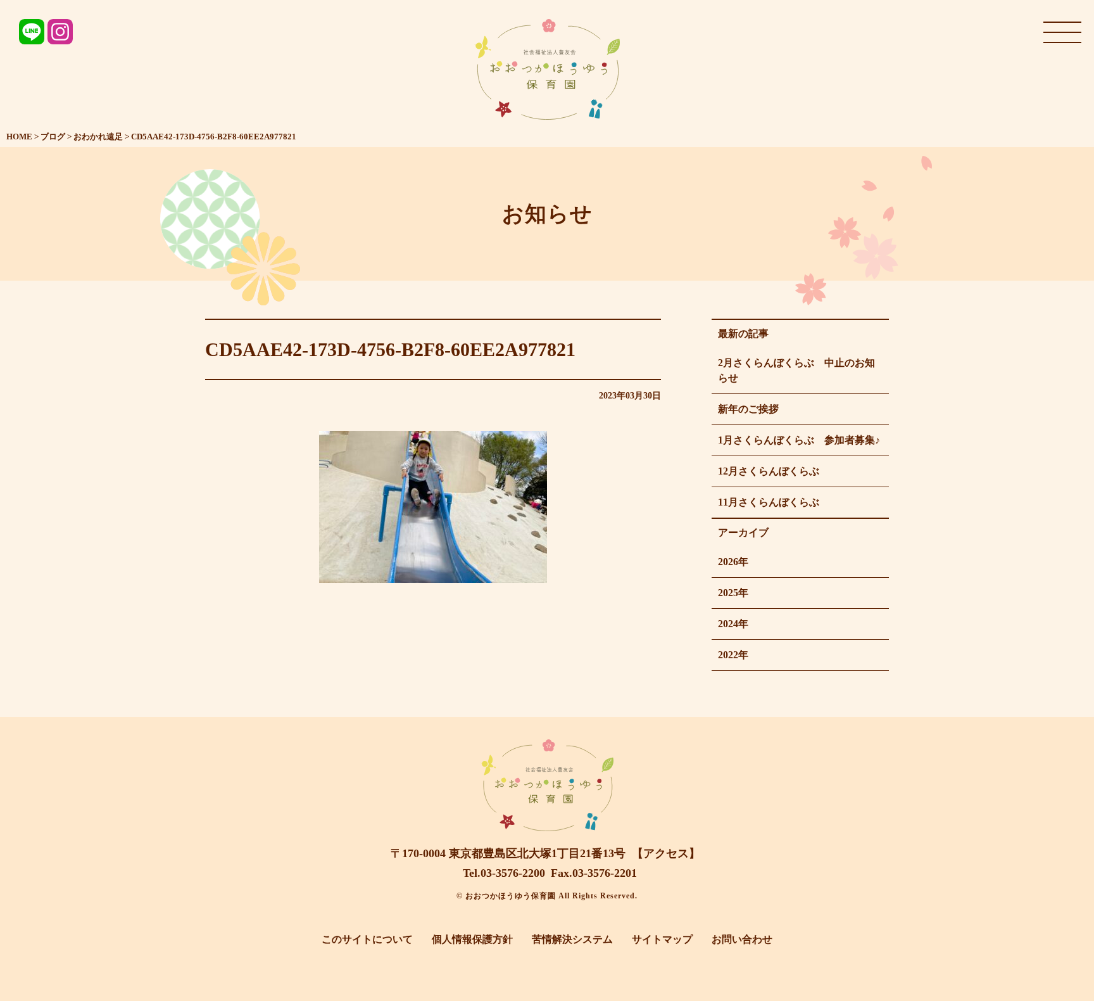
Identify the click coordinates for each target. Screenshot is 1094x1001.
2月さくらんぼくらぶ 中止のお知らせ (796, 370)
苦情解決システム (572, 939)
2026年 (733, 561)
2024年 (733, 623)
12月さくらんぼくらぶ (768, 471)
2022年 (733, 654)
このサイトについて (367, 939)
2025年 (733, 592)
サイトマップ (662, 939)
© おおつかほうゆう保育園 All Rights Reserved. (547, 895)
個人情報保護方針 (472, 939)
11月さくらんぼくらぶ (768, 502)
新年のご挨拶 (748, 409)
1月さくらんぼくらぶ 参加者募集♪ (799, 440)
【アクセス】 (666, 853)
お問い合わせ (742, 939)
